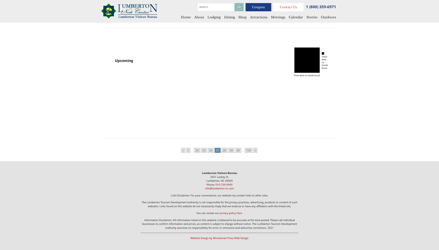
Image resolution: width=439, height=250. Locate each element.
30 (238, 150)
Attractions (259, 17)
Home (186, 17)
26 (210, 150)
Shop (242, 17)
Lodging (214, 17)
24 (197, 150)
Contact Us (288, 7)
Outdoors (328, 17)
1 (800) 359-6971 (321, 6)
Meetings (278, 17)
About (199, 17)
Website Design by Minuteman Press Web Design (219, 238)
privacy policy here (231, 213)
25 (203, 150)
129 (248, 150)
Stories (311, 17)
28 (224, 150)
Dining (229, 17)
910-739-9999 (224, 184)
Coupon (258, 7)
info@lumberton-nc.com (219, 188)
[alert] (323, 61)
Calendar (296, 17)
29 (231, 150)
